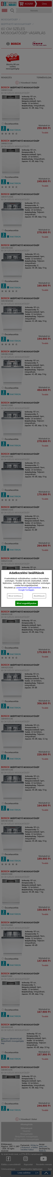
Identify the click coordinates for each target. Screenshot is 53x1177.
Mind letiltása (14, 596)
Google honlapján (26, 590)
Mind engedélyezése (26, 603)
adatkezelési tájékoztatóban (28, 587)
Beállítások (39, 596)
